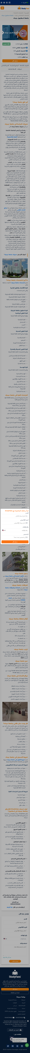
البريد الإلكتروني (24, 520)
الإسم (27, 513)
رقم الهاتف (25, 527)
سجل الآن (15, 542)
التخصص (25, 534)
